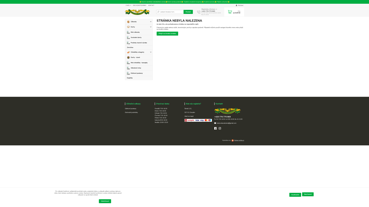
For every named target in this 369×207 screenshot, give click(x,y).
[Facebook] (216, 129)
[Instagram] (221, 129)
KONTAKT (151, 5)
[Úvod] (140, 12)
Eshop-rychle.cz (239, 140)
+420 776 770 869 (208, 11)
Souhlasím (295, 195)
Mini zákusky (135, 32)
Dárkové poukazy (137, 73)
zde (184, 201)
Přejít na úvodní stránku (167, 33)
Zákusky (134, 22)
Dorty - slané (135, 57)
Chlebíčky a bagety (137, 52)
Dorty (133, 27)
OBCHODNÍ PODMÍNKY (139, 5)
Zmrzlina (130, 47)
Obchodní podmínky (131, 112)
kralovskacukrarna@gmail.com (226, 123)
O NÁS (127, 5)
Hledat (188, 12)
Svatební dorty (136, 37)
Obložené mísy (136, 68)
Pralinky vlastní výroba (139, 43)
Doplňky (130, 78)
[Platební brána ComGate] (198, 120)
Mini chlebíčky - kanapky (139, 63)
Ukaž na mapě (189, 116)
